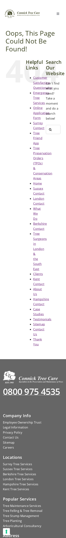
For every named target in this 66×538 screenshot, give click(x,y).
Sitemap (39, 324)
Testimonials (42, 319)
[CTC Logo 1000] (22, 11)
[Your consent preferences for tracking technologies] (6, 531)
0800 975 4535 (31, 391)
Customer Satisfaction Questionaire (42, 83)
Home (37, 183)
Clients (38, 274)
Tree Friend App (37, 138)
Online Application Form (41, 113)
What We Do (37, 214)
